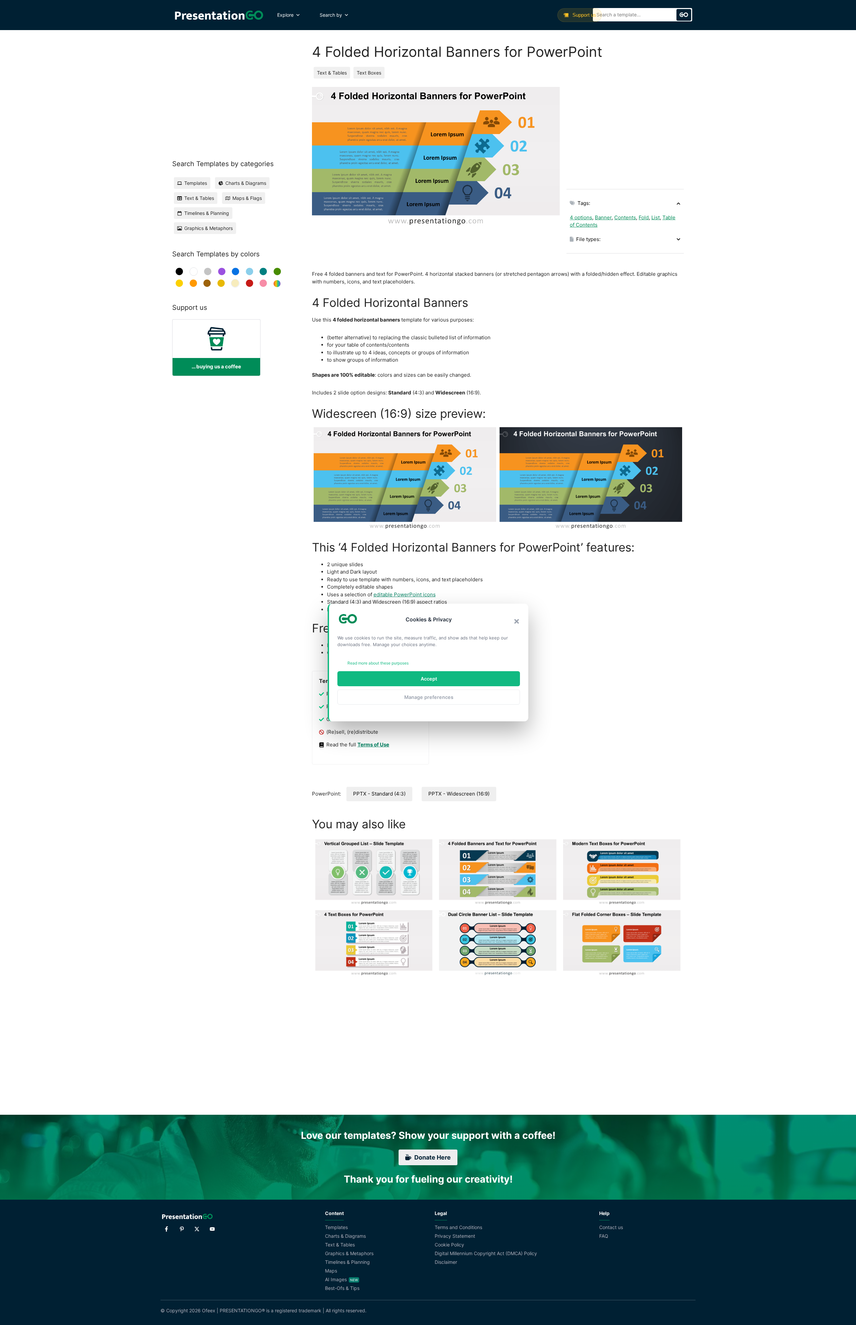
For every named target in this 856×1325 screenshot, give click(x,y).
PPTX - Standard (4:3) (379, 794)
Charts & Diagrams (345, 1236)
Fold (644, 217)
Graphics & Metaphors (349, 1253)
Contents (625, 217)
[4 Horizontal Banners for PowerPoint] (591, 478)
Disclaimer (446, 1262)
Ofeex (208, 1310)
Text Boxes (369, 73)
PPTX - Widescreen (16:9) (459, 794)
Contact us (611, 1227)
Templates (336, 1227)
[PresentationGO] (218, 15)
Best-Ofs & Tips (342, 1288)
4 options (581, 217)
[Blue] (235, 271)
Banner (603, 217)
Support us (583, 15)
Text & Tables (332, 73)
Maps (331, 1271)
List (655, 217)
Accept (429, 679)
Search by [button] (331, 15)
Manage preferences (428, 697)
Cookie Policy (449, 1244)
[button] (516, 621)
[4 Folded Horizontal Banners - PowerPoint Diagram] (405, 478)
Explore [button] (285, 15)
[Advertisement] (625, 133)
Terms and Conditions (458, 1227)
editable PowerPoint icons (404, 594)
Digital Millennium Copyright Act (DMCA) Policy (486, 1253)
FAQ (603, 1236)
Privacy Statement (455, 1236)
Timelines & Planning (347, 1262)
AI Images (336, 1279)
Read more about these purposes (378, 663)
